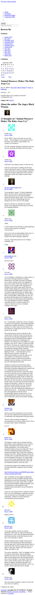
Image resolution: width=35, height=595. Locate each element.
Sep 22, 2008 (8, 439)
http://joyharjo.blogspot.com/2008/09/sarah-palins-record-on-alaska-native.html (19, 472)
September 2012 (9, 45)
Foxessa (6, 408)
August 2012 (8, 47)
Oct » (10, 77)
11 (7, 69)
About (6, 12)
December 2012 (9, 40)
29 (2, 75)
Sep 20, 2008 (8, 135)
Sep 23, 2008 (8, 528)
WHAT (11, 100)
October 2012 (8, 44)
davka (6, 437)
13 (11, 69)
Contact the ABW (9, 17)
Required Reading (9, 15)
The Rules (7, 13)
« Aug (3, 77)
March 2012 (8, 55)
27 (11, 73)
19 (9, 71)
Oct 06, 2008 (8, 579)
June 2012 (7, 50)
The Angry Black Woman (8, 1)
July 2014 (7, 39)
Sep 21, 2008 (8, 274)
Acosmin (11, 593)
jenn (5, 510)
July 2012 (7, 49)
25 (7, 73)
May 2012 (7, 52)
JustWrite (3, 590)
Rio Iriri (6, 526)
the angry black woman (11, 187)
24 (5, 73)
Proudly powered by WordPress (16, 591)
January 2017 (8, 37)
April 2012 (7, 54)
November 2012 (9, 42)
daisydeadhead (8, 256)
